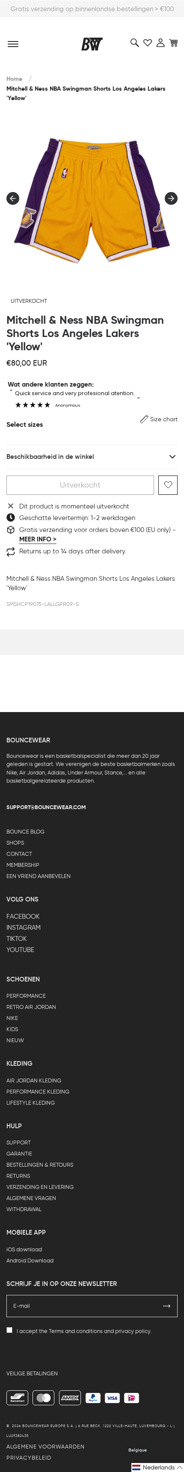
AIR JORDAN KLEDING (33, 1080)
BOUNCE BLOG (25, 831)
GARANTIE (19, 1153)
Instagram (23, 927)
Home (14, 79)
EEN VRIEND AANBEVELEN (38, 876)
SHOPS (15, 842)
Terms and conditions (76, 1331)
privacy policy (132, 1331)
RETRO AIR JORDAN (31, 1007)
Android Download (29, 1260)
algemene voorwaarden (45, 1446)
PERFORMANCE (26, 996)
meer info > (37, 539)
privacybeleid (28, 1457)
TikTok (16, 939)
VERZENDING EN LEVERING (40, 1187)
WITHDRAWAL (24, 1209)
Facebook (23, 916)
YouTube (20, 950)
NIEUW (15, 1040)
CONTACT (19, 854)
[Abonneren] (167, 1306)
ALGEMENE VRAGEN (31, 1198)
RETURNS (18, 1176)
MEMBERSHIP (22, 865)
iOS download (24, 1249)
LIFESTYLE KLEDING (30, 1103)
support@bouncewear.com (46, 807)
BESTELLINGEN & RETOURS (39, 1165)
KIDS (12, 1029)
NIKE (12, 1018)
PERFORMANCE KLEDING (37, 1091)
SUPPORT (18, 1142)
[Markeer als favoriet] (168, 485)
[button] (159, 419)
